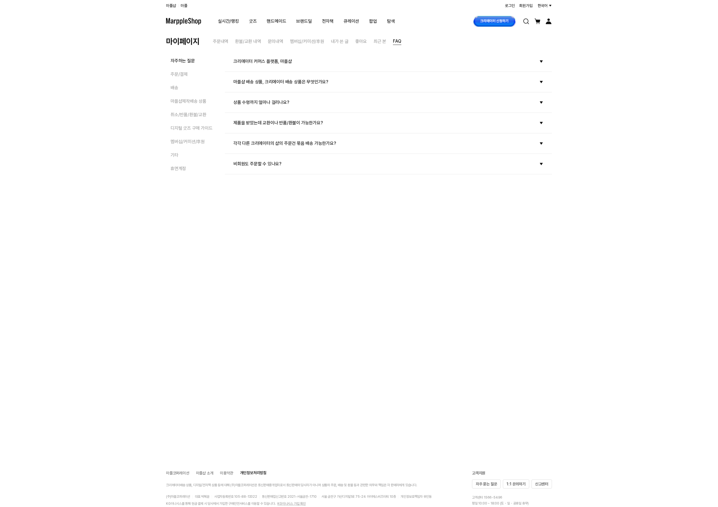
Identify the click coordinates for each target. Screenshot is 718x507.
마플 (184, 5)
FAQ (397, 41)
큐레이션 (351, 21)
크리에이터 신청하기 (494, 21)
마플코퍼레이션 (177, 473)
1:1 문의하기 (516, 484)
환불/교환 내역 (248, 41)
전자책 (327, 21)
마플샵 (171, 5)
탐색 (391, 21)
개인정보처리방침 (253, 473)
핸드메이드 (276, 21)
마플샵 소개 (204, 473)
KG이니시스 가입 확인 (291, 504)
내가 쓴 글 (340, 41)
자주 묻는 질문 (486, 484)
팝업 (373, 21)
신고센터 (541, 484)
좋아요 (361, 41)
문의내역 (275, 41)
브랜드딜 (304, 21)
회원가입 (525, 5)
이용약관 (226, 473)
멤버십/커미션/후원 (307, 41)
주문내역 (220, 41)
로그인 (510, 5)
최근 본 (380, 41)
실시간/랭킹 (228, 21)
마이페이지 (182, 41)
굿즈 (253, 21)
